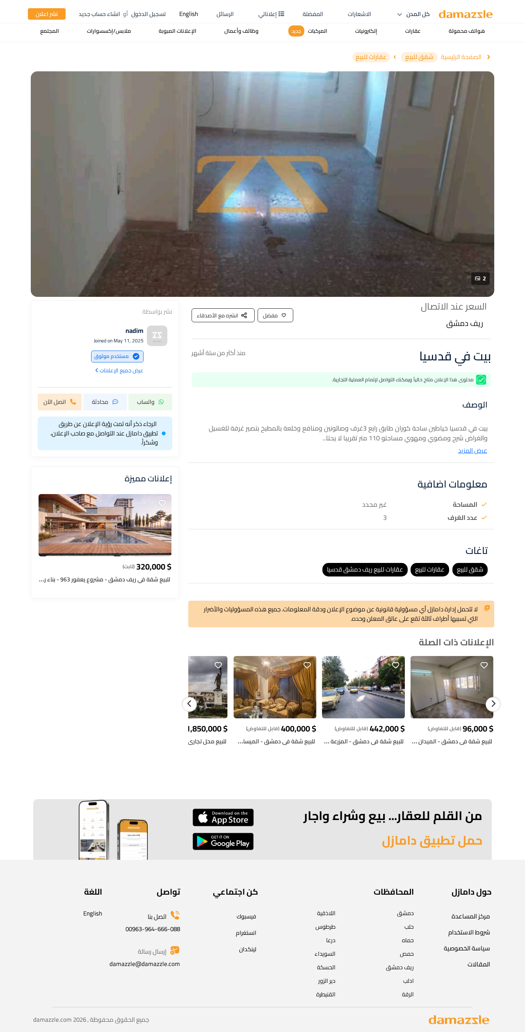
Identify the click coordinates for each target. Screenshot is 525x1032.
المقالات (479, 964)
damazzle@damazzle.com (145, 964)
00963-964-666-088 (153, 929)
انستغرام (246, 932)
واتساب (146, 401)
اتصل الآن (54, 401)
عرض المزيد (472, 451)
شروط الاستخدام (469, 932)
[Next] (493, 704)
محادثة (100, 401)
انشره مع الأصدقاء (217, 315)
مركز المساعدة (471, 916)
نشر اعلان (47, 14)
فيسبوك (246, 916)
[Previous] (189, 704)
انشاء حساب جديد (99, 14)
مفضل (270, 315)
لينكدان (247, 949)
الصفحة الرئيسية (461, 57)
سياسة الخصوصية (467, 948)
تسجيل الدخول (148, 14)
